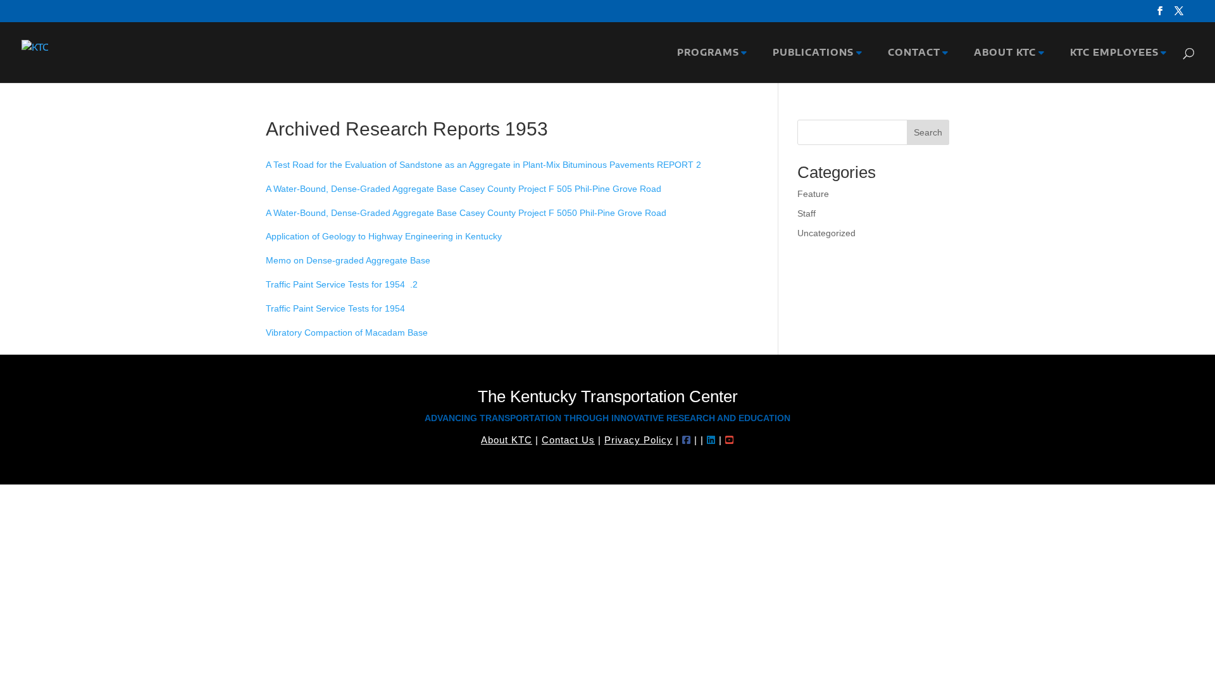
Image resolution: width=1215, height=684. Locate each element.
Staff (806, 213)
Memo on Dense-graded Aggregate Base (348, 260)
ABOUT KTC (1002, 53)
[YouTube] (729, 439)
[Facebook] (686, 439)
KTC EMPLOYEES (1111, 53)
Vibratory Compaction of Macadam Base (347, 332)
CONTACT (911, 53)
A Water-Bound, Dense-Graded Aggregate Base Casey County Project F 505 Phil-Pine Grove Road (463, 189)
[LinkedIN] (711, 439)
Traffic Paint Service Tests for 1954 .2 (342, 284)
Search (928, 132)
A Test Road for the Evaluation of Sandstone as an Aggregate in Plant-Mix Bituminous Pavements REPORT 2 (483, 165)
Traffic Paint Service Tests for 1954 (335, 308)
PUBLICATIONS (810, 53)
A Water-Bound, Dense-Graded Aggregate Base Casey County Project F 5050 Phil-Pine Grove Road (466, 213)
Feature (813, 194)
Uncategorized (826, 233)
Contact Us (568, 439)
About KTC (506, 439)
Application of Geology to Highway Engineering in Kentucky (384, 236)
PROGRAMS (705, 53)
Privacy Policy (638, 439)
